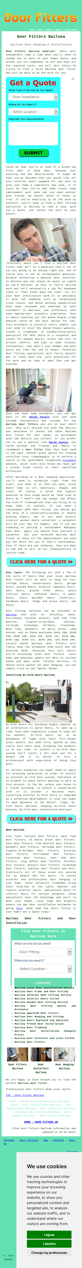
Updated (58, 1140)
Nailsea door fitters (22, 424)
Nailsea (11, 614)
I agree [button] (49, 1235)
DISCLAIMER (71, 30)
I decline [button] (49, 1244)
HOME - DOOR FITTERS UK (41, 1122)
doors (24, 601)
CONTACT (59, 30)
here (19, 908)
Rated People (57, 317)
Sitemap (9, 1140)
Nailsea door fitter (32, 1083)
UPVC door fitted (37, 509)
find (17, 836)
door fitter (67, 69)
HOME (32, 30)
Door (9, 611)
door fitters (54, 654)
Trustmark (69, 460)
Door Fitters (29, 1140)
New (46, 1140)
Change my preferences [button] (49, 1252)
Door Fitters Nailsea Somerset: (31, 51)
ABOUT (49, 30)
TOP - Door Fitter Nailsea (25, 1095)
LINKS (40, 30)
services (63, 661)
